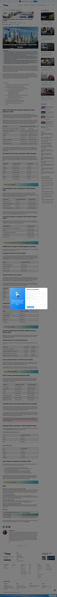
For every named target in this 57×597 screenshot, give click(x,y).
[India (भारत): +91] (28, 298)
